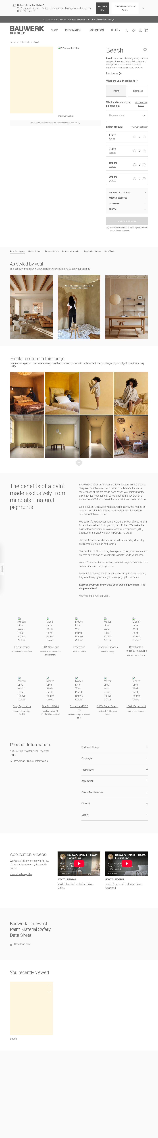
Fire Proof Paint (50, 706)
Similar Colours (35, 251)
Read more (112, 73)
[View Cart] (146, 30)
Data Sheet (109, 251)
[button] (31, 307)
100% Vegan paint (136, 706)
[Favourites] (133, 30)
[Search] (126, 30)
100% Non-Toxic (50, 647)
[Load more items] (79, 462)
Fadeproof (79, 647)
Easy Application (22, 706)
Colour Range (21, 647)
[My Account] (140, 30)
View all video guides (21, 874)
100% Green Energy (107, 706)
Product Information (71, 251)
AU (116, 30)
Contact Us (78, 19)
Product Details (52, 251)
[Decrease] (134, 137)
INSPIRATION (96, 30)
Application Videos (92, 251)
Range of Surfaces (108, 647)
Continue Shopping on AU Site (125, 8)
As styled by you (17, 251)
